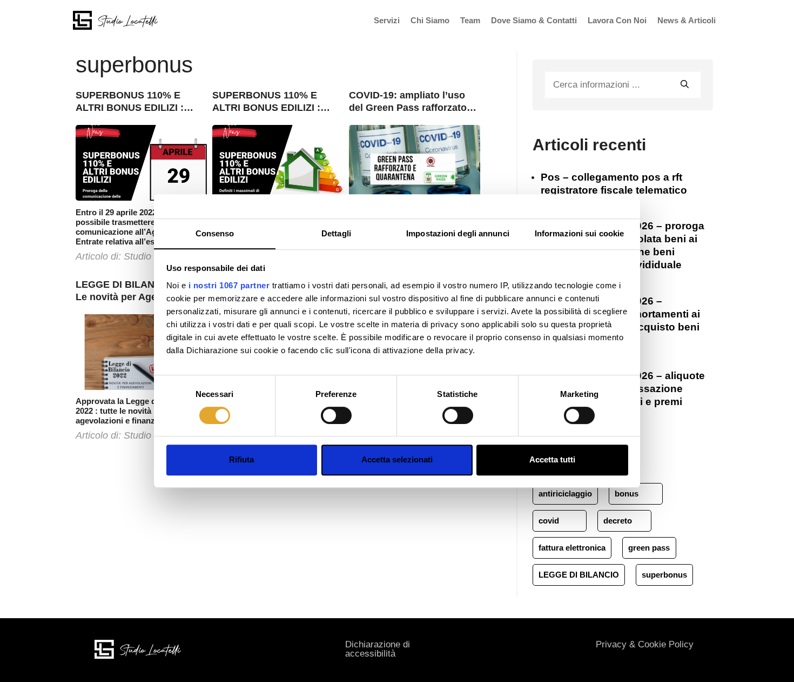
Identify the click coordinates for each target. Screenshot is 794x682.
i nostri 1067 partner (229, 285)
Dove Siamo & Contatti (534, 20)
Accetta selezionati (397, 459)
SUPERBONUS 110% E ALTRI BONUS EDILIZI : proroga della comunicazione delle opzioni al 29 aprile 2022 (131, 102)
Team (470, 20)
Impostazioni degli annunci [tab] (457, 233)
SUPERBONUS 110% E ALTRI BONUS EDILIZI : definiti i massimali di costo (275, 102)
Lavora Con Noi (617, 20)
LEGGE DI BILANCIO (579, 574)
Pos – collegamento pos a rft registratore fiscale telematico (614, 183)
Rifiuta (241, 459)
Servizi (387, 20)
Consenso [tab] (215, 233)
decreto (617, 520)
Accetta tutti (552, 459)
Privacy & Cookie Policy (645, 644)
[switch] (336, 415)
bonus (626, 493)
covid (549, 520)
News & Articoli (686, 20)
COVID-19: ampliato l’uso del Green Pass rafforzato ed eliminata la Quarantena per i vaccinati (411, 102)
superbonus (664, 574)
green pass (649, 547)
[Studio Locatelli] (115, 20)
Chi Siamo (430, 20)
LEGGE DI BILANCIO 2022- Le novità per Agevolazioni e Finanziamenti (141, 291)
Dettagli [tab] (336, 233)
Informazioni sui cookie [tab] (579, 233)
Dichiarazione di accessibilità (377, 649)
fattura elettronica (572, 547)
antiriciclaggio (565, 493)
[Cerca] (684, 83)
